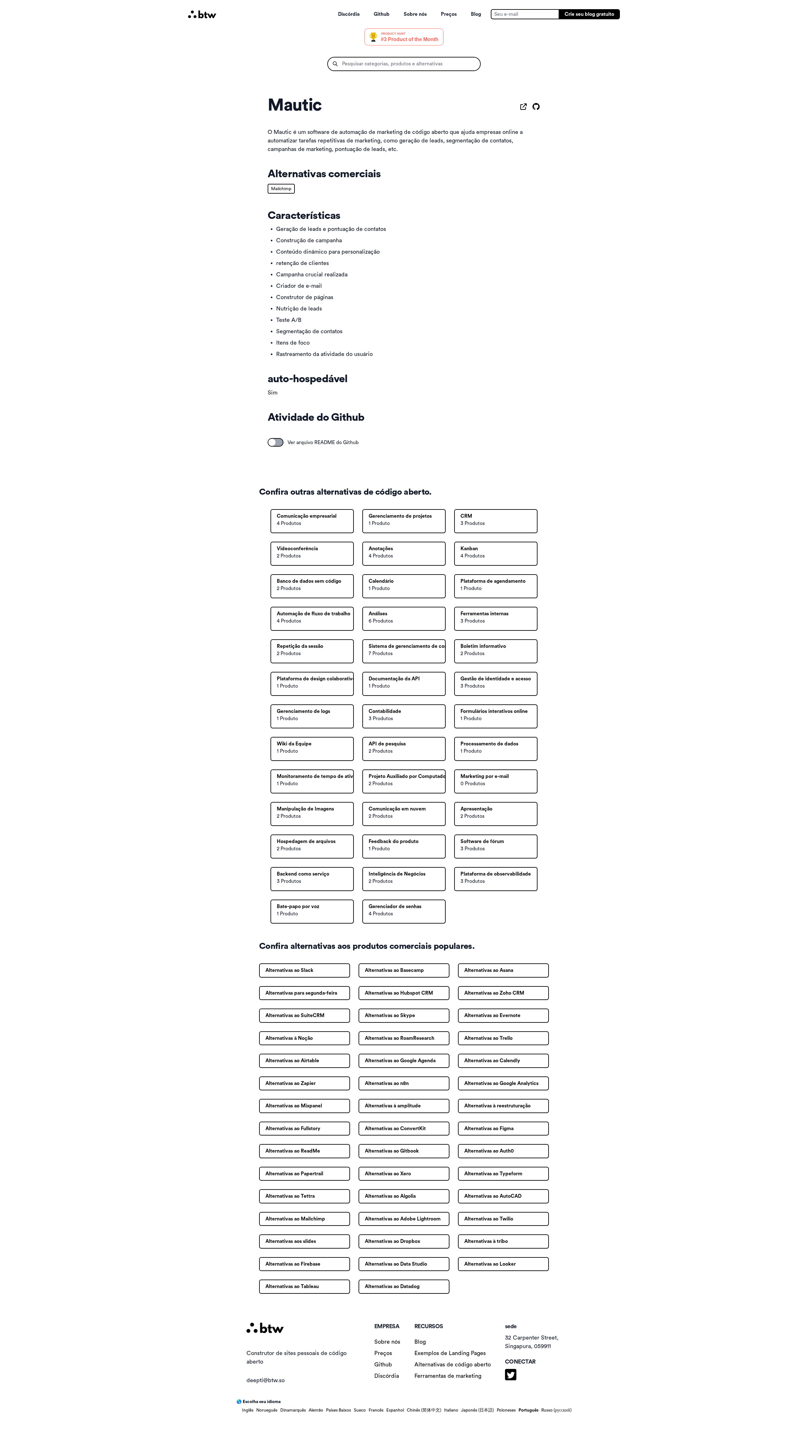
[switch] (275, 442)
